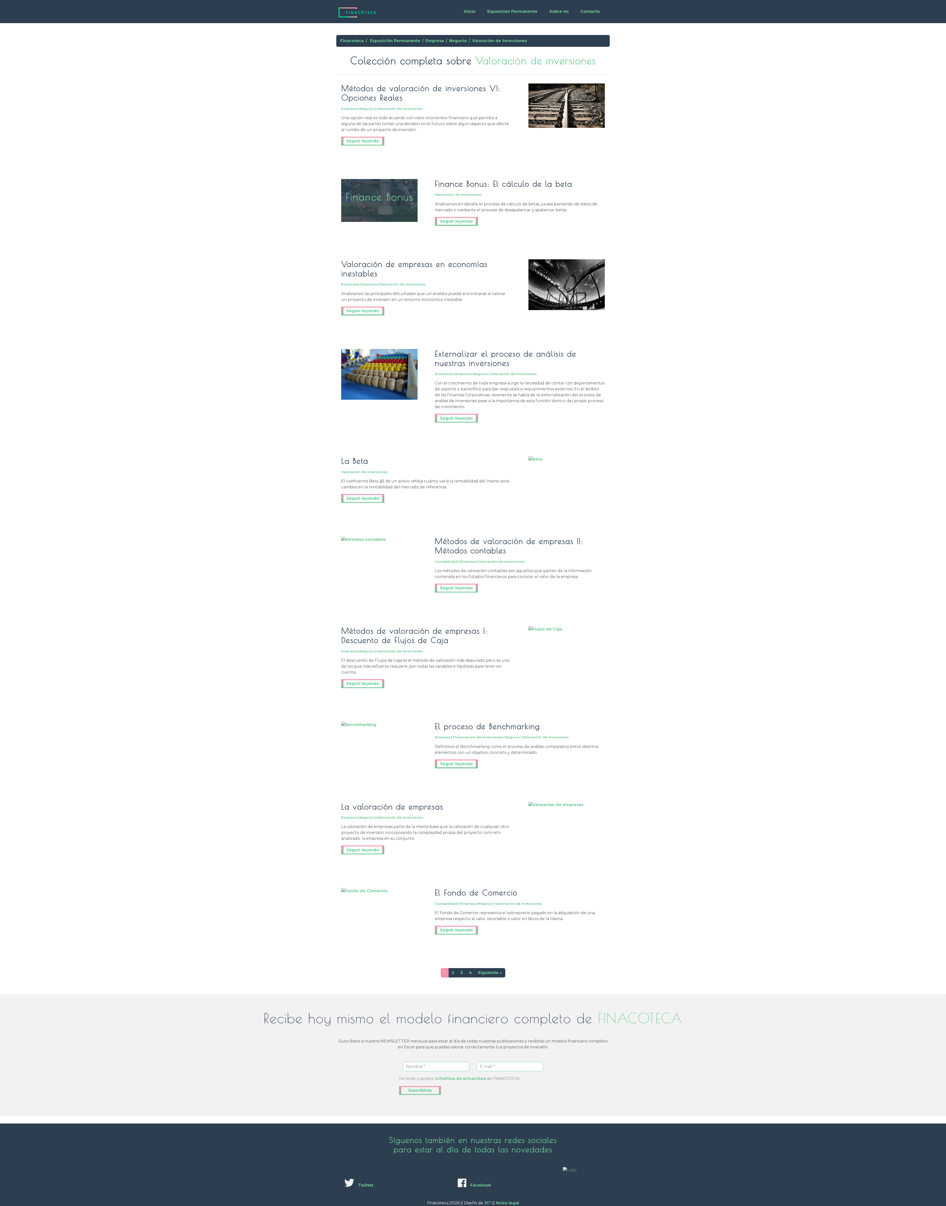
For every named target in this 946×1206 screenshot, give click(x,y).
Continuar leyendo (362, 141)
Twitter (366, 1185)
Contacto (590, 11)
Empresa (434, 40)
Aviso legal (507, 1203)
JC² (487, 1203)
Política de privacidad (462, 1078)
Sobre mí (559, 11)
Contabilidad (446, 561)
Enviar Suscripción (420, 1090)
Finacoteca (352, 40)
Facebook (480, 1185)
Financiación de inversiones (478, 737)
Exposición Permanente (512, 11)
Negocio (458, 40)
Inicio (469, 11)
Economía (350, 284)
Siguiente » (490, 972)
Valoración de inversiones (499, 40)
